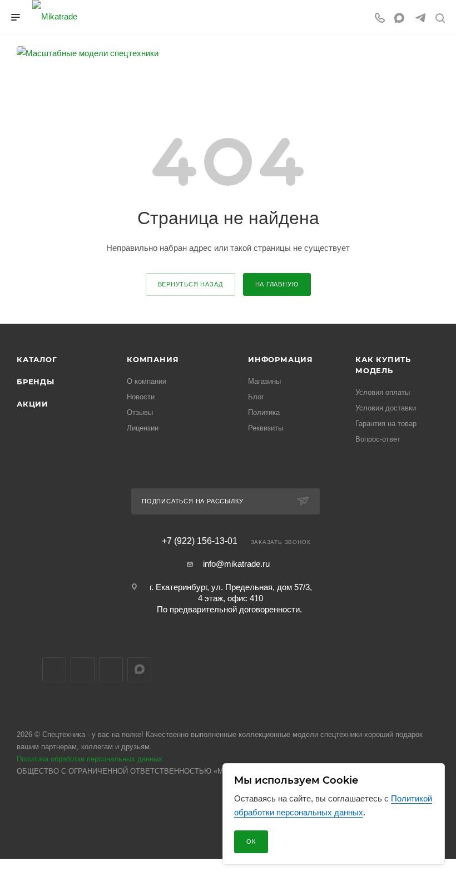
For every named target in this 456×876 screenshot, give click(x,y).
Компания (153, 359)
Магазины (264, 381)
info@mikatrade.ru (236, 563)
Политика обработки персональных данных (89, 759)
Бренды (35, 381)
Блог (256, 397)
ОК (251, 841)
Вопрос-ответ (377, 439)
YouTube (111, 669)
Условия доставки (385, 408)
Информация (280, 359)
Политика (264, 412)
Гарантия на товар (386, 423)
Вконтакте (54, 669)
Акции (32, 403)
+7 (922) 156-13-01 (199, 541)
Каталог (37, 359)
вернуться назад (190, 284)
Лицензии (142, 428)
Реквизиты (265, 428)
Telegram (83, 669)
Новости (141, 397)
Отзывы (140, 412)
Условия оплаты (382, 392)
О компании (146, 381)
